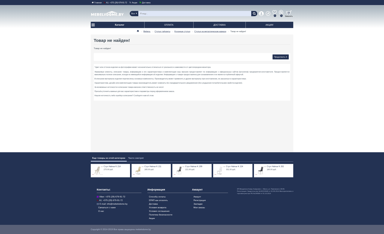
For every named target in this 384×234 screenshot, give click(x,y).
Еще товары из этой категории (108, 158)
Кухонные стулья (182, 31)
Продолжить (279, 57)
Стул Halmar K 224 (234, 166)
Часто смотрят (136, 158)
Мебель (146, 31)
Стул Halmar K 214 (112, 166)
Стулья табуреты (162, 31)
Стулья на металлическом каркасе (210, 31)
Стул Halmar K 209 (193, 166)
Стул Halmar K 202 (275, 166)
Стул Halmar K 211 (152, 166)
